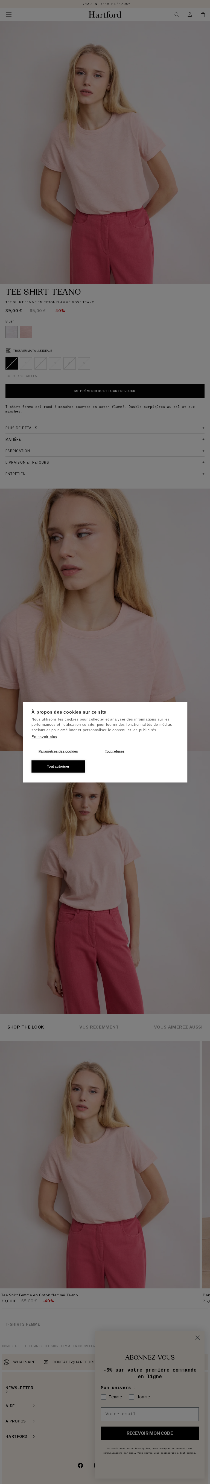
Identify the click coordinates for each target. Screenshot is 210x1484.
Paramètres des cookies (58, 751)
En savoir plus (44, 737)
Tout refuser (114, 751)
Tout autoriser (58, 766)
